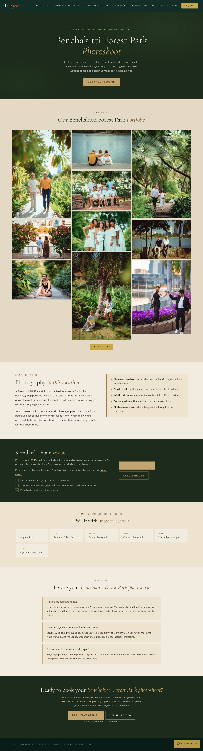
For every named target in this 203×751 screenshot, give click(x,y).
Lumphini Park (55, 658)
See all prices (133, 475)
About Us (163, 6)
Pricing (135, 6)
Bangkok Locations (67, 6)
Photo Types (42, 6)
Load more (101, 347)
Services (120, 6)
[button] (41, 174)
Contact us (113, 721)
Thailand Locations (97, 6)
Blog (175, 6)
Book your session (101, 82)
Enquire (189, 6)
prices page (83, 654)
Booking (149, 6)
